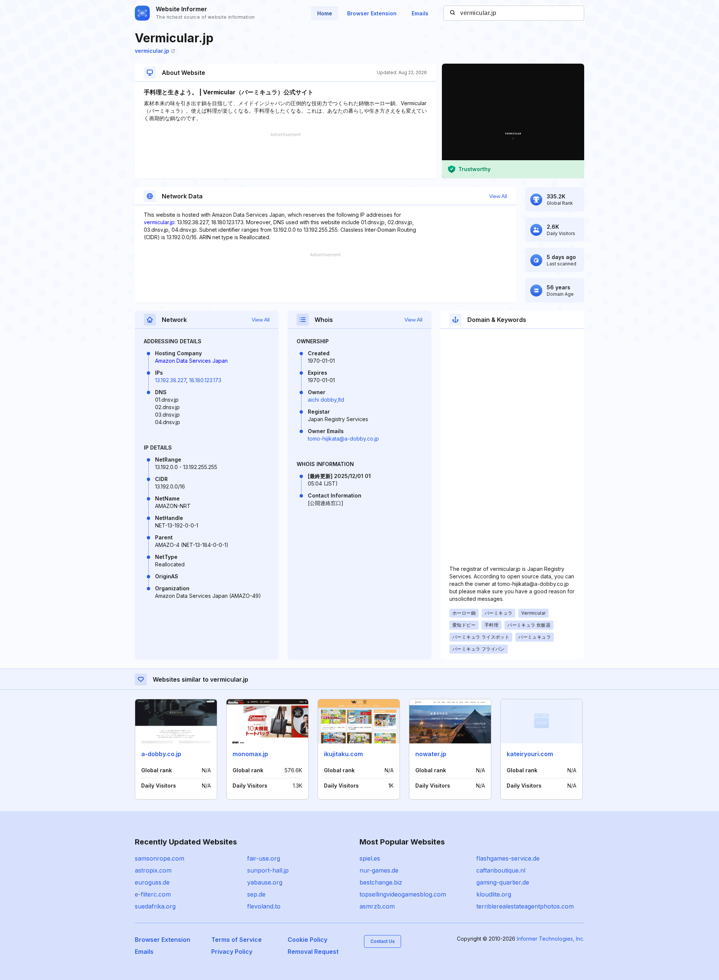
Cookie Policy (307, 939)
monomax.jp (250, 754)
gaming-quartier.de (502, 882)
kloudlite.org (493, 894)
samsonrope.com (159, 858)
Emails (420, 13)
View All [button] (498, 196)
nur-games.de (379, 870)
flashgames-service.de (508, 858)
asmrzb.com (377, 906)
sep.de (256, 894)
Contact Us (382, 941)
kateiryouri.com (530, 754)
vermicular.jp (152, 51)
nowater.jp (430, 754)
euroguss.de (152, 882)
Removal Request (313, 951)
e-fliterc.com (153, 894)
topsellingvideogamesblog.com (403, 894)
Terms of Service (236, 939)
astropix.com (153, 870)
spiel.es (370, 858)
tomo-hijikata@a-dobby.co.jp (343, 438)
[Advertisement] (285, 155)
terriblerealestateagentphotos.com (525, 906)
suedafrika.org (155, 906)
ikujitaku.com (343, 754)
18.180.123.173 (205, 380)
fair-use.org (263, 858)
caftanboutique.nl (500, 870)
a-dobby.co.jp (161, 754)
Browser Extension (372, 13)
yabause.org (264, 882)
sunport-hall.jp (268, 870)
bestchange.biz (381, 882)
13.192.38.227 (170, 380)
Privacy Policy (231, 951)
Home (324, 13)
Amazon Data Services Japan (191, 360)
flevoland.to (263, 906)
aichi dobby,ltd (326, 399)
